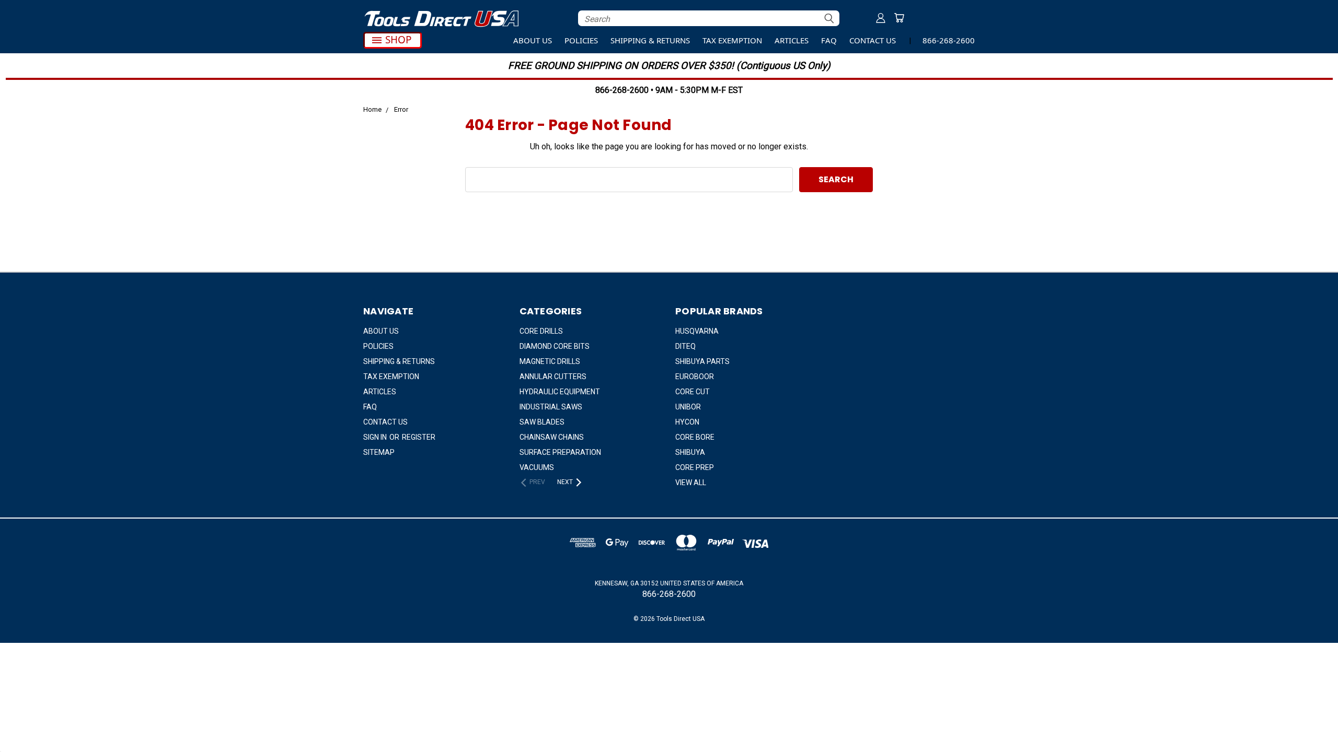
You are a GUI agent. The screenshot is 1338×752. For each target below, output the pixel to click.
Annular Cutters (553, 376)
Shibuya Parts (702, 361)
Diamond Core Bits (555, 346)
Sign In (375, 437)
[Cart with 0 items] (899, 18)
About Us (532, 40)
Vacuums (537, 467)
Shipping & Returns (650, 40)
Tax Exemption (732, 40)
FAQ (829, 40)
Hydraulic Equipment (560, 391)
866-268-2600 (948, 40)
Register (418, 437)
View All (690, 482)
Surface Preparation (560, 452)
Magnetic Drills (550, 361)
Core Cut (692, 391)
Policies (581, 40)
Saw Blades (542, 422)
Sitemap (379, 452)
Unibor (688, 407)
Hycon (687, 422)
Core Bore (694, 437)
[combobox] (708, 18)
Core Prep (694, 467)
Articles (792, 40)
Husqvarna (697, 331)
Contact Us (872, 40)
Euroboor (694, 376)
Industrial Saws (551, 407)
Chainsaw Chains (552, 437)
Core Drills (541, 331)
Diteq (685, 346)
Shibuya (690, 452)
